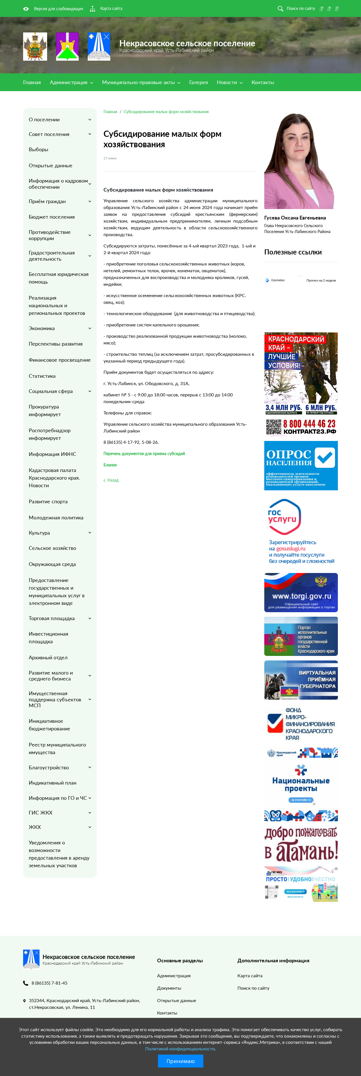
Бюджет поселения (52, 217)
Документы (169, 988)
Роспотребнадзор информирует (50, 434)
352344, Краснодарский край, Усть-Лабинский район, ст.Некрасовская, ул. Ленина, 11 (84, 1004)
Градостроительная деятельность (52, 255)
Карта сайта (250, 975)
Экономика (42, 328)
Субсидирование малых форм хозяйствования (166, 111)
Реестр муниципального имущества (57, 748)
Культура (39, 533)
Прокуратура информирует (45, 410)
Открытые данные (50, 165)
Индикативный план (52, 782)
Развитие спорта (48, 501)
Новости (227, 82)
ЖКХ (35, 827)
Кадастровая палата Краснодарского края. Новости (54, 477)
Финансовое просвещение (60, 360)
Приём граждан (47, 201)
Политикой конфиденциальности (180, 1048)
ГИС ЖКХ (40, 812)
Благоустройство (49, 767)
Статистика (42, 376)
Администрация (69, 82)
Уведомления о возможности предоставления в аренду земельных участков (59, 853)
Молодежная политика (56, 517)
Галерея (198, 82)
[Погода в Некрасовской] (301, 273)
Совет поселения (49, 134)
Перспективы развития (56, 344)
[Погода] (275, 279)
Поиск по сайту (253, 988)
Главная (32, 82)
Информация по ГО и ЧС (58, 798)
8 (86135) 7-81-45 (49, 982)
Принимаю (180, 1061)
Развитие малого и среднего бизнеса (51, 675)
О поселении (44, 119)
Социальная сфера (51, 391)
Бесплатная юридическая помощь (59, 278)
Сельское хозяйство (52, 548)
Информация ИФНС (52, 454)
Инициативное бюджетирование (49, 725)
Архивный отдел (48, 657)
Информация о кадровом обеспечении (58, 183)
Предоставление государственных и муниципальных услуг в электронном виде (57, 591)
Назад (112, 480)
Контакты (263, 82)
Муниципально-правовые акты (139, 82)
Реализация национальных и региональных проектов (57, 305)
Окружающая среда (52, 564)
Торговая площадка (52, 618)
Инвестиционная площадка (48, 637)
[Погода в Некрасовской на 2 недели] (321, 280)
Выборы (38, 149)
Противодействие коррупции (50, 235)
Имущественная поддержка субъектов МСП (55, 699)
